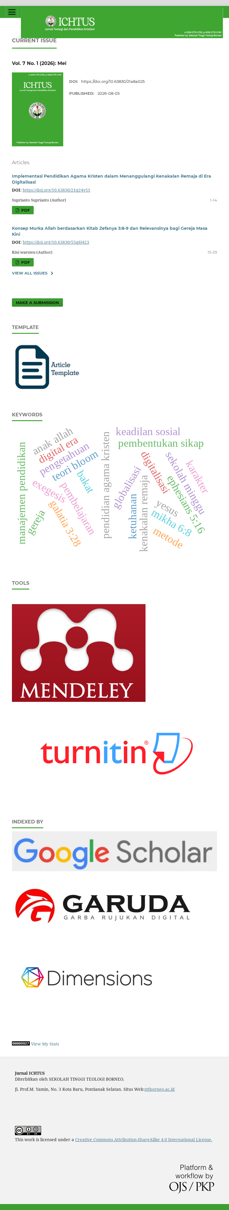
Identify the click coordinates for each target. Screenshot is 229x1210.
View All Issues (29, 273)
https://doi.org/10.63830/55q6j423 (56, 242)
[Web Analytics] (21, 1044)
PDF (25, 210)
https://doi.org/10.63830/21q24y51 (56, 190)
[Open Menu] (12, 12)
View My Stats (45, 1044)
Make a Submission (37, 302)
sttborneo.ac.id (160, 1089)
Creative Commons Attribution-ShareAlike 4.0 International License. (143, 1139)
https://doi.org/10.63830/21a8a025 (113, 81)
